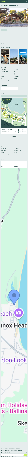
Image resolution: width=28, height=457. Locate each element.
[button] (14, 448)
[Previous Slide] (1, 17)
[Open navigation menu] (26, 1)
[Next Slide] (26, 17)
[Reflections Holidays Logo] (3, 1)
